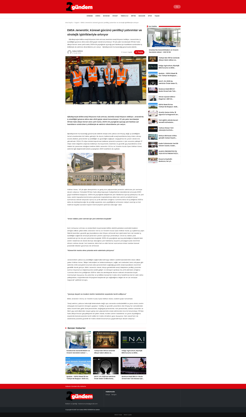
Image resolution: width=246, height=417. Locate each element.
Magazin (142, 16)
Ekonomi (106, 16)
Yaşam (157, 16)
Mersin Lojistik (128, 415)
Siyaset (115, 16)
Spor (150, 16)
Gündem (90, 16)
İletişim (114, 395)
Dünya (98, 16)
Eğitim (133, 16)
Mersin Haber (118, 415)
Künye (108, 395)
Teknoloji (124, 16)
